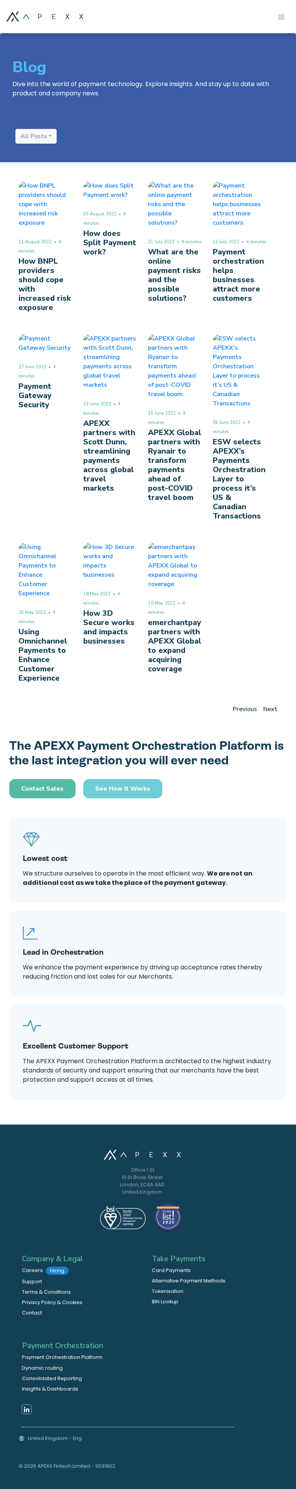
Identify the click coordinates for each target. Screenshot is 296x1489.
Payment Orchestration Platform (62, 1357)
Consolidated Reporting (52, 1378)
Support (32, 1281)
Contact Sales (42, 788)
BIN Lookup (165, 1301)
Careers (43, 1270)
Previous (245, 709)
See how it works (122, 788)
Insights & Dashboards (50, 1389)
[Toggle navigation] (281, 16)
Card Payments (171, 1270)
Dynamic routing (42, 1368)
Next (270, 709)
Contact (32, 1312)
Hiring (57, 1270)
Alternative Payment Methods (188, 1280)
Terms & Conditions (46, 1292)
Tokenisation (167, 1291)
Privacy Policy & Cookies (52, 1302)
